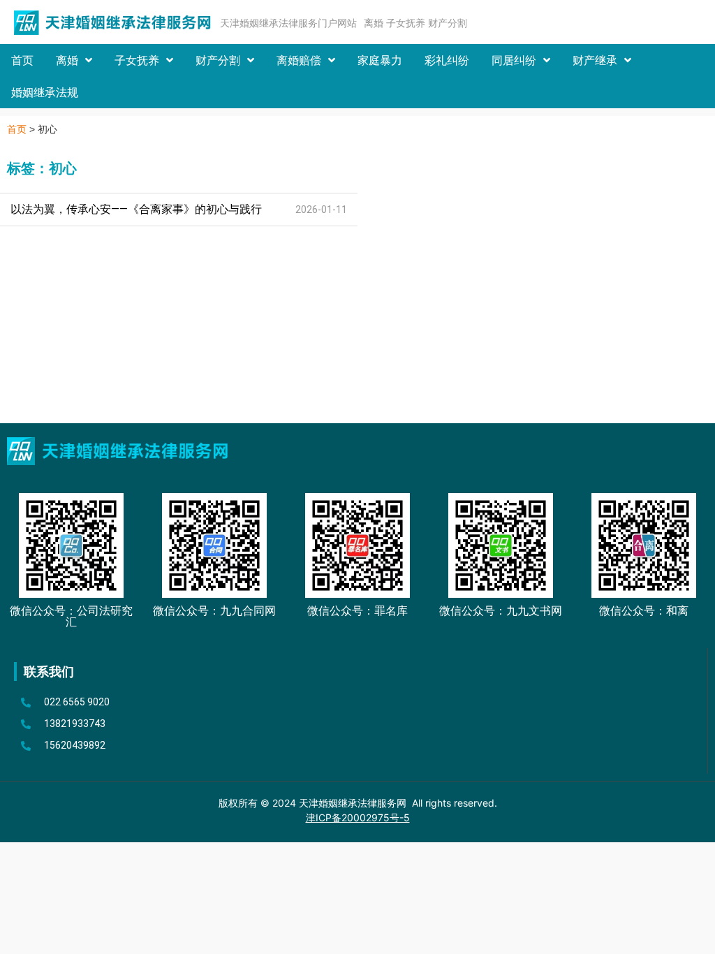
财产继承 (595, 60)
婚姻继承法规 (44, 92)
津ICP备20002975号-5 (358, 817)
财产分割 (218, 60)
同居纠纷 (514, 60)
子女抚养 (137, 60)
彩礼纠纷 (447, 60)
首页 (22, 60)
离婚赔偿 (299, 60)
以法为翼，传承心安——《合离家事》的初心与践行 (136, 209)
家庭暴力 (380, 60)
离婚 (67, 60)
